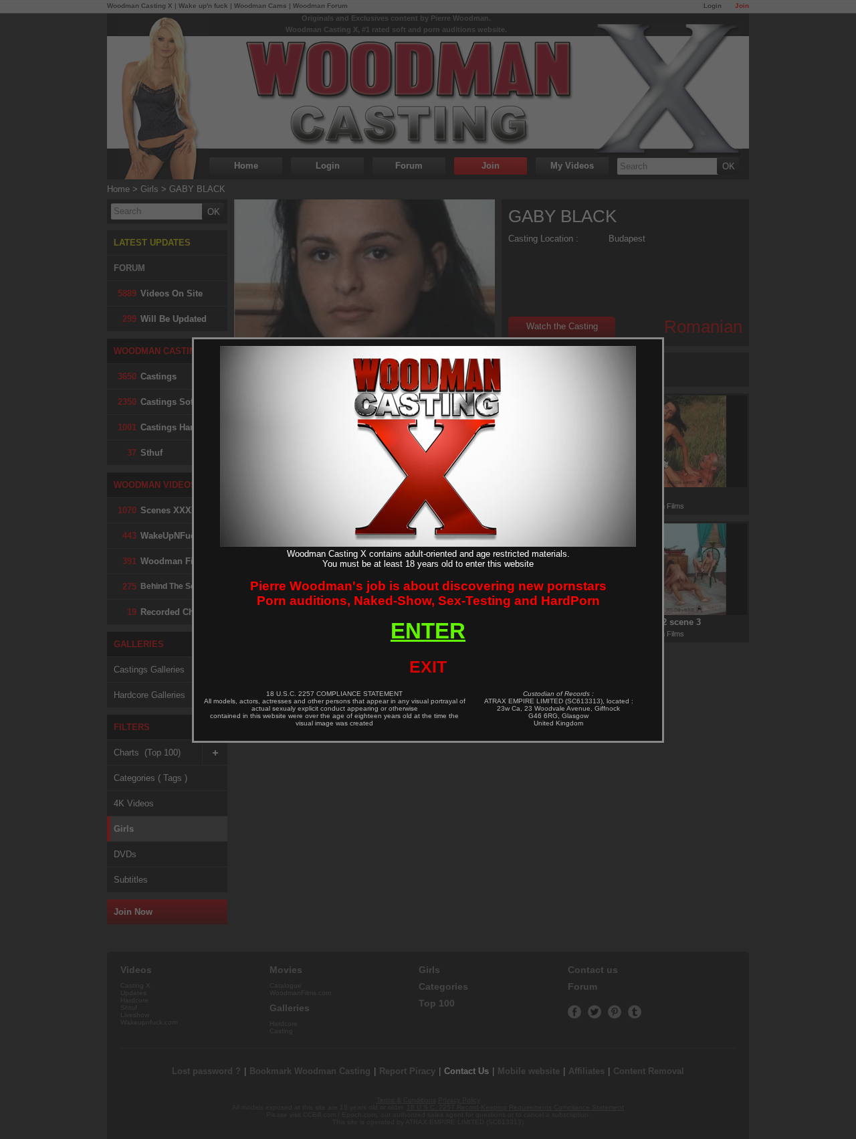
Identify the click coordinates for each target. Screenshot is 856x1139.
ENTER (428, 630)
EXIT (428, 666)
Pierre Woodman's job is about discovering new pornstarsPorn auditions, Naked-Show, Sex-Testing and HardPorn (428, 593)
